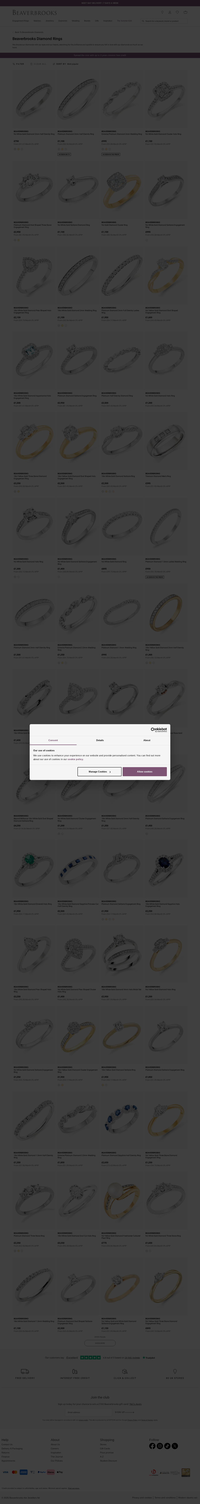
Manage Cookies (98, 771)
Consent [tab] (53, 740)
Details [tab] (100, 740)
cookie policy (75, 759)
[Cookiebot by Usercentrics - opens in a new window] (153, 730)
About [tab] (146, 740)
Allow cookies (144, 771)
